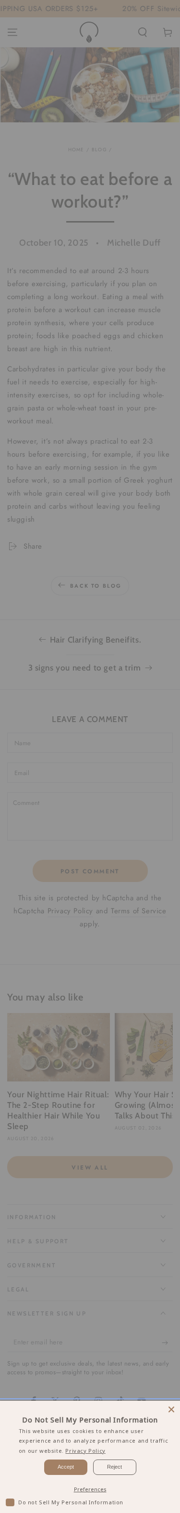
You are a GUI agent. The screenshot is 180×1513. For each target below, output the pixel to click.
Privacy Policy (85, 1450)
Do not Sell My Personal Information (70, 1502)
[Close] (171, 1409)
